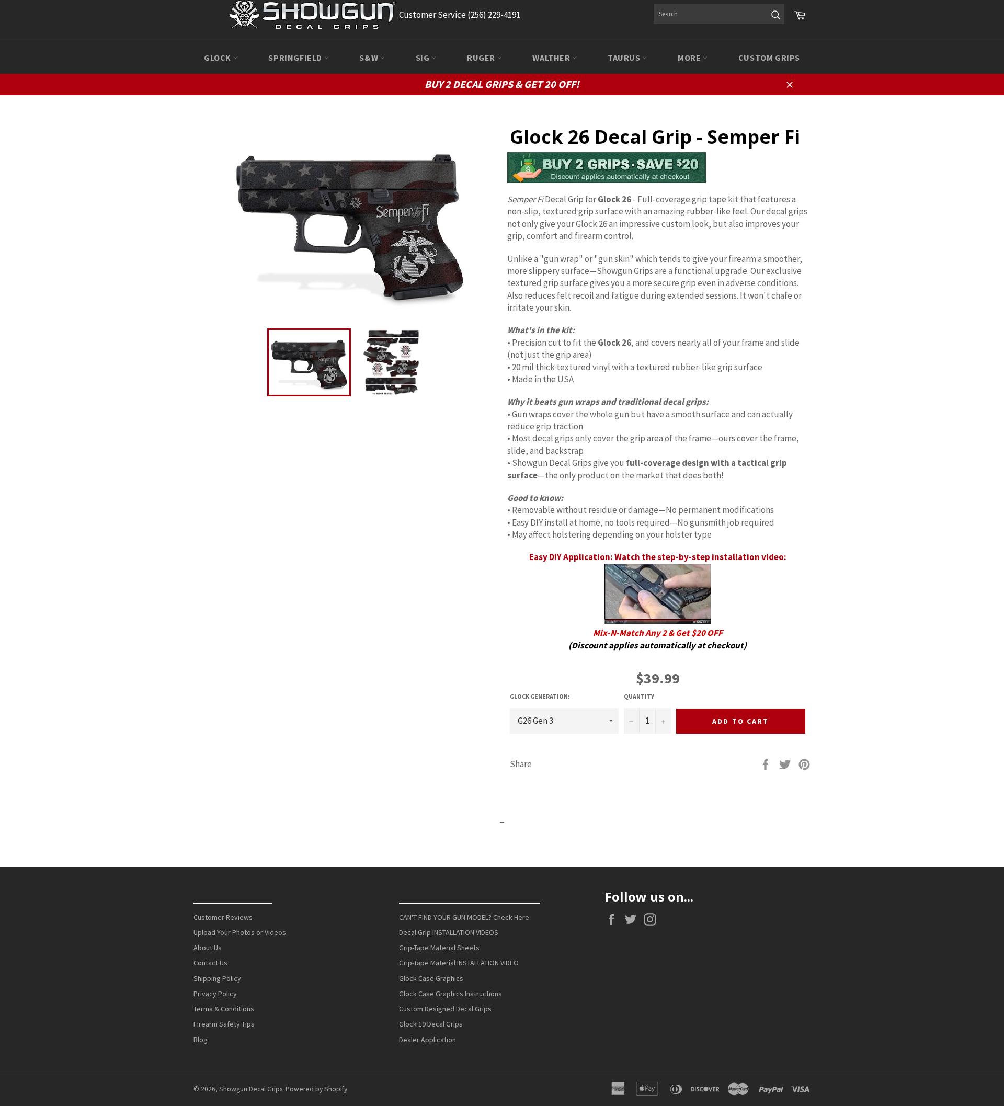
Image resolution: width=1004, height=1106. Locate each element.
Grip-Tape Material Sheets (439, 947)
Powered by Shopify (316, 1089)
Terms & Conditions (223, 1008)
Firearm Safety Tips (224, 1024)
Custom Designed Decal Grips (445, 1008)
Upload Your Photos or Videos (239, 932)
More (690, 57)
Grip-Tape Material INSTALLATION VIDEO (459, 962)
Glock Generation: (540, 696)
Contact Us (210, 962)
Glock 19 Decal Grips (431, 1024)
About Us (207, 947)
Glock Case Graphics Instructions (450, 993)
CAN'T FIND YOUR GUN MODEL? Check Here (464, 917)
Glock (218, 57)
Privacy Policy (215, 993)
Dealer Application (427, 1039)
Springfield (296, 57)
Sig (423, 57)
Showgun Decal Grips (250, 1089)
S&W (369, 57)
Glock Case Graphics (431, 978)
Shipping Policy (217, 978)
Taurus (625, 57)
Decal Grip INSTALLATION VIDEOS (448, 932)
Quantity (639, 696)
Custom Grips (769, 57)
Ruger (482, 57)
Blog (200, 1039)
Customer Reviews (223, 917)
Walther (552, 57)
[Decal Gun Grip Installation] (657, 620)
